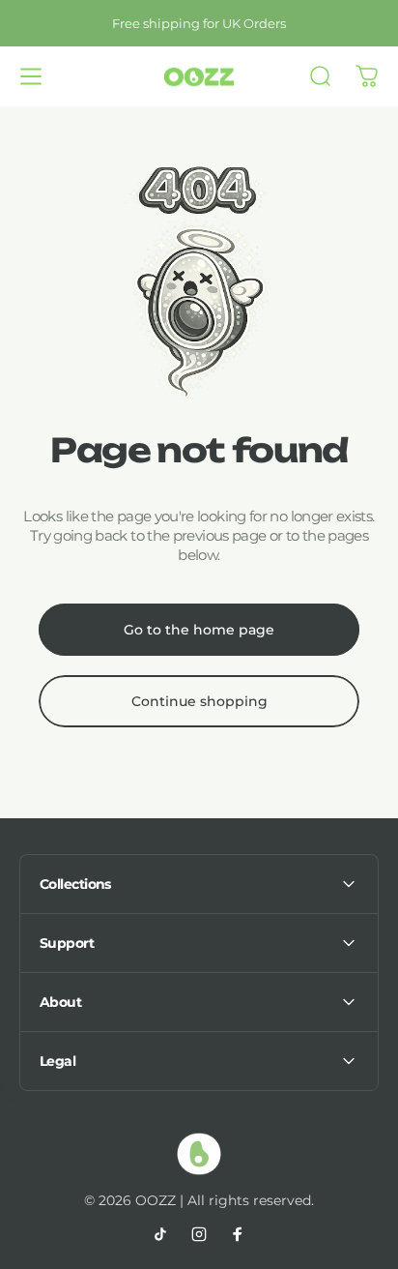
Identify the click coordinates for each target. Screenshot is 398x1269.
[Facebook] (237, 1234)
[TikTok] (160, 1234)
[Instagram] (199, 1234)
